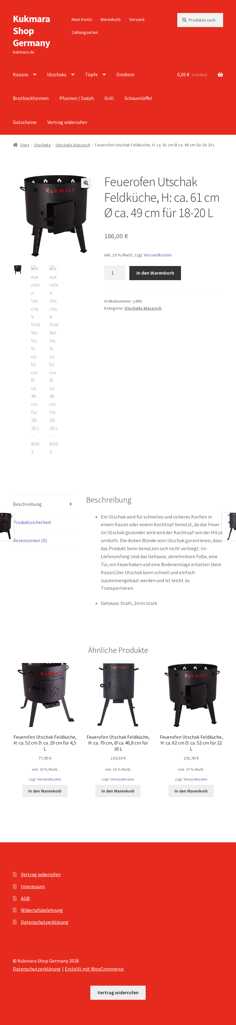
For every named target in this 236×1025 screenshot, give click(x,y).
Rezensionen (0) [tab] (30, 540)
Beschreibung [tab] (27, 504)
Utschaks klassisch (73, 145)
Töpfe (91, 74)
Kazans (20, 74)
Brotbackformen (31, 98)
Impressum (33, 886)
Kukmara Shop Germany (31, 31)
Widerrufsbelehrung (42, 910)
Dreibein (125, 74)
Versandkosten (158, 255)
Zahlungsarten (85, 32)
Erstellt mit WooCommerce (94, 969)
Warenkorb (110, 19)
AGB (25, 898)
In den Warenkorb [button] (44, 791)
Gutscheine (25, 122)
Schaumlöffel (138, 98)
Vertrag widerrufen (67, 122)
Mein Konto (82, 19)
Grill (109, 98)
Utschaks (56, 74)
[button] (86, 183)
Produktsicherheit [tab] (32, 522)
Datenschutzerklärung (45, 922)
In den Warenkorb (155, 273)
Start (24, 145)
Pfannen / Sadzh (76, 98)
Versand (136, 19)
